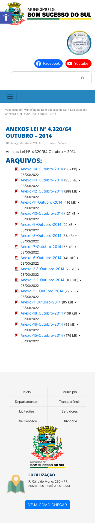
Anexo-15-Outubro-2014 (42, 335)
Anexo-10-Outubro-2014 (42, 213)
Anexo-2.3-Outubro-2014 (42, 268)
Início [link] (27, 392)
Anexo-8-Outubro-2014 (41, 235)
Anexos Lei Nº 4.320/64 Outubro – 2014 (38, 132)
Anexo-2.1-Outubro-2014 (42, 291)
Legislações (78, 109)
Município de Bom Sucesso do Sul (45, 109)
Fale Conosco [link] (27, 421)
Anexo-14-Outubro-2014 (42, 169)
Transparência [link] (69, 402)
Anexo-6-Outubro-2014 (41, 257)
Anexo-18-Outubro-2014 (42, 313)
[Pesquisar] (82, 78)
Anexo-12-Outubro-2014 (42, 191)
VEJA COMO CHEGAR (47, 504)
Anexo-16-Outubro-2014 (42, 324)
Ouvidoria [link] (69, 421)
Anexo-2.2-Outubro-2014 (42, 280)
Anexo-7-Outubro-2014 (41, 246)
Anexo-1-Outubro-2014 (41, 302)
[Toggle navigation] (10, 96)
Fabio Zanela (57, 143)
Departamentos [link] (26, 402)
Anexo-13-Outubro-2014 (42, 180)
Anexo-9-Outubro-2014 (41, 224)
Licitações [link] (26, 411)
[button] (6, 18)
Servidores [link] (70, 411)
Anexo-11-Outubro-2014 (41, 202)
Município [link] (69, 392)
